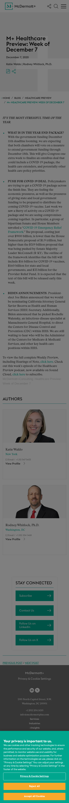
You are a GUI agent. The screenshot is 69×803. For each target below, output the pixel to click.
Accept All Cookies (34, 796)
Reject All (34, 786)
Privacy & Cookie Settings (34, 776)
